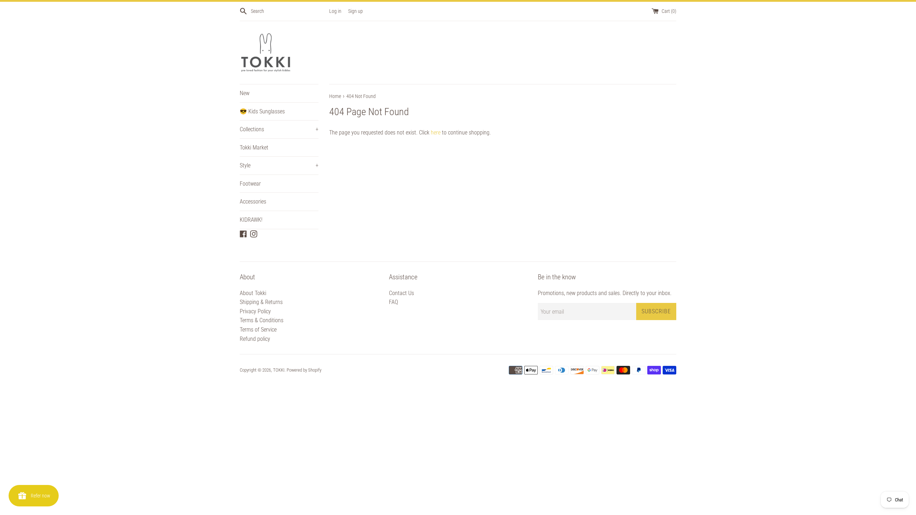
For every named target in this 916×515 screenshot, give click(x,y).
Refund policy (255, 338)
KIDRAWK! (251, 219)
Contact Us (401, 293)
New (244, 93)
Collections (279, 129)
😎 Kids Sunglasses (262, 111)
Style (279, 165)
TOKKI (278, 370)
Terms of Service (258, 329)
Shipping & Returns (261, 302)
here (435, 132)
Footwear (250, 183)
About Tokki (253, 293)
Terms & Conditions (261, 320)
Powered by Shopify (304, 370)
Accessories (253, 201)
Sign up (355, 11)
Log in (335, 11)
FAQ (393, 302)
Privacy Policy (255, 311)
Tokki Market (254, 147)
